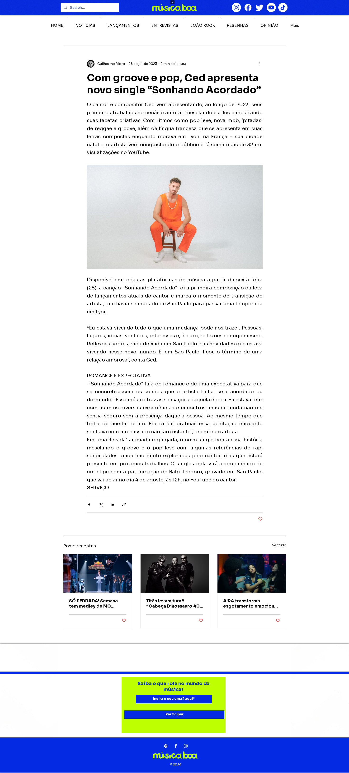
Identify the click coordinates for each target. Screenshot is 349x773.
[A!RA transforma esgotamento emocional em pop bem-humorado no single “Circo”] (251, 573)
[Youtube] (271, 7)
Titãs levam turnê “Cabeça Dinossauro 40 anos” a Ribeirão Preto (173, 603)
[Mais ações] (260, 64)
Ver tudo (279, 545)
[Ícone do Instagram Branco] (185, 746)
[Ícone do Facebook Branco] (175, 746)
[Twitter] (259, 7)
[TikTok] (283, 7)
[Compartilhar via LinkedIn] (112, 504)
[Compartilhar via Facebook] (89, 504)
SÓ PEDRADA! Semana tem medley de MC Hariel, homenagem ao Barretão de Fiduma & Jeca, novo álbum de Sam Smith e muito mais (97, 603)
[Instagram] (236, 7)
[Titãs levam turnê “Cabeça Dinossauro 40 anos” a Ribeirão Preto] (175, 573)
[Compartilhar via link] (124, 504)
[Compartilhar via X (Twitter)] (101, 504)
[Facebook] (248, 7)
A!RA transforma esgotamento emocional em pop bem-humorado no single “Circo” (250, 603)
